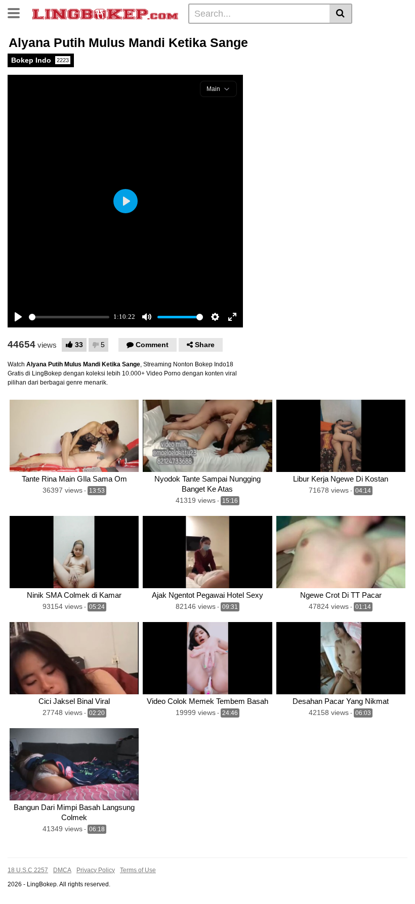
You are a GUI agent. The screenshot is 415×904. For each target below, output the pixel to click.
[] (340, 14)
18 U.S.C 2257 (28, 870)
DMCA (62, 870)
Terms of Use (138, 870)
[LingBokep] (105, 13)
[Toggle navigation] (17, 12)
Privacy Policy (95, 870)
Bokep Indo (40, 60)
